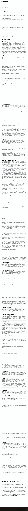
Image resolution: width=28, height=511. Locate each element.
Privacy (26, 509)
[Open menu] (25, 1)
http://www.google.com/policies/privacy (10, 382)
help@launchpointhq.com (16, 495)
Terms (23, 509)
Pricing (21, 509)
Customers (18, 509)
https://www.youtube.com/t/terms (6, 381)
